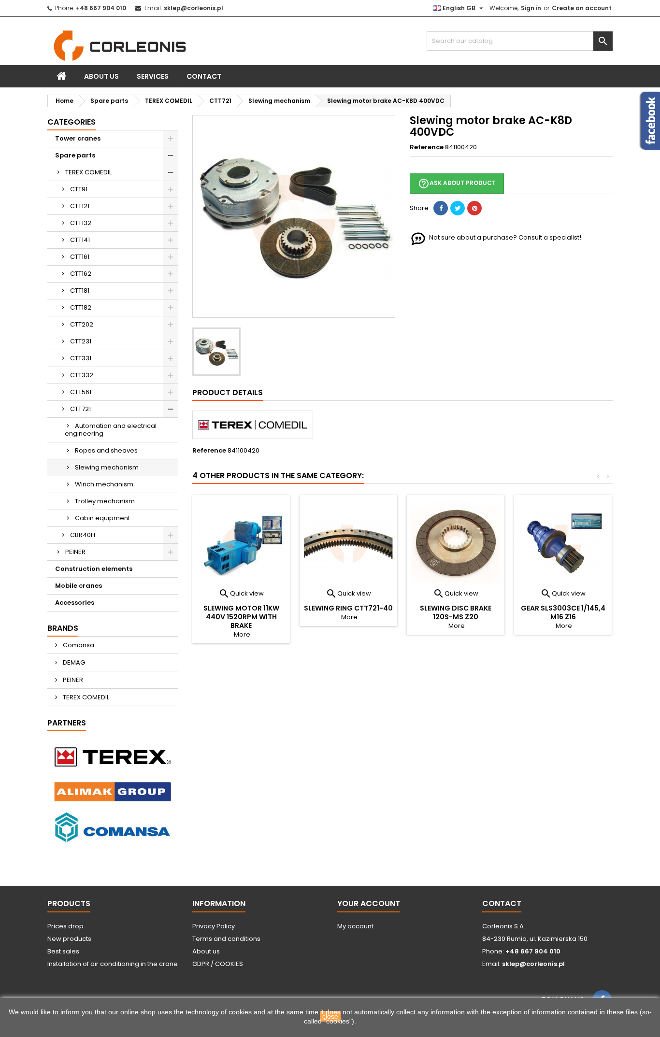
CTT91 (78, 189)
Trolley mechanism (105, 501)
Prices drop (65, 926)
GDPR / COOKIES (217, 963)
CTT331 (80, 358)
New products (69, 938)
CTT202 (81, 324)
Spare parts (75, 155)
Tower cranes (77, 138)
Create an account (582, 8)
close (330, 1016)
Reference (427, 147)
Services (153, 76)
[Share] (440, 208)
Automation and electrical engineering (111, 429)
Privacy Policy (213, 926)
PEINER (75, 551)
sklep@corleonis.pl (193, 8)
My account (355, 926)
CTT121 (79, 206)
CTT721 (80, 408)
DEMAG (73, 662)
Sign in (531, 8)
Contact (204, 76)
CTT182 (80, 307)
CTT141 (80, 239)
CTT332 (81, 375)
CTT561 (80, 392)
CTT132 (80, 222)
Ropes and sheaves (106, 450)
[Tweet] (457, 208)
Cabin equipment (102, 518)
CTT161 (79, 256)
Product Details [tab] (227, 392)
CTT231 (80, 341)
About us (101, 76)
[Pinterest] (474, 208)
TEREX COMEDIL (88, 172)
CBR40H (82, 535)
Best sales (63, 951)
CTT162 (80, 273)
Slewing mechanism (107, 467)
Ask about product (457, 183)
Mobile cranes (78, 585)
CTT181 (79, 290)
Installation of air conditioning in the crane (112, 963)
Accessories (74, 602)
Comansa (77, 645)
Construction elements (93, 568)
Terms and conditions (226, 938)
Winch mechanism (104, 484)
